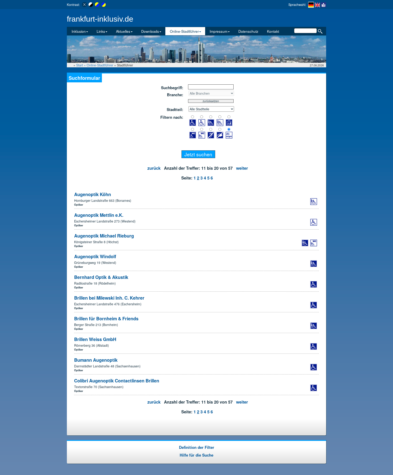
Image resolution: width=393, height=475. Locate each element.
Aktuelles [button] (123, 31)
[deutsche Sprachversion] (311, 5)
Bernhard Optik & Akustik (101, 277)
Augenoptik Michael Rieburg (104, 235)
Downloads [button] (150, 31)
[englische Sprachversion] (317, 4)
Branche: (175, 94)
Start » (81, 65)
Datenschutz (248, 31)
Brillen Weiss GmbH (95, 339)
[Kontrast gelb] (97, 4)
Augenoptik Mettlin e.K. (98, 215)
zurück (154, 168)
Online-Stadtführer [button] (184, 31)
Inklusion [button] (79, 31)
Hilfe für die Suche (196, 455)
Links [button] (101, 31)
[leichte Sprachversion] (323, 4)
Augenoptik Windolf (95, 256)
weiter (242, 168)
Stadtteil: (175, 109)
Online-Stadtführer (100, 65)
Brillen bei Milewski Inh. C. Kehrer (109, 298)
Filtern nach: (171, 117)
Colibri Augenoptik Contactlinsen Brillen (116, 380)
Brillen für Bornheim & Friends (106, 318)
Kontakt (273, 31)
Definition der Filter (196, 447)
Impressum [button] (218, 31)
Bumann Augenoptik (96, 360)
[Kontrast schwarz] (90, 4)
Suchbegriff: (172, 87)
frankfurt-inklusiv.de (100, 19)
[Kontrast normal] (84, 4)
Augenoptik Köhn (92, 194)
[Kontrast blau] (103, 4)
